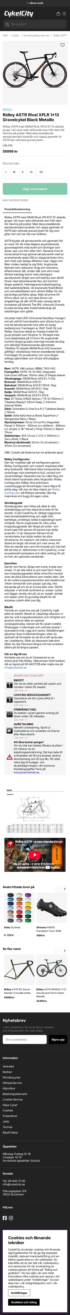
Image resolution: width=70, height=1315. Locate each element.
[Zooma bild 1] (35, 73)
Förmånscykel (11, 1077)
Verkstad (8, 1066)
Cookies (8, 1110)
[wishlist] (62, 45)
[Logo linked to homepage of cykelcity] (18, 13)
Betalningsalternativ (15, 1094)
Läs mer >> (21, 690)
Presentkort (10, 1116)
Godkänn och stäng (24, 1302)
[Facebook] (5, 1219)
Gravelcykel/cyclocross (36, 35)
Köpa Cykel (10, 1105)
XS (41, 172)
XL (31, 172)
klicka (35, 1160)
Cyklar (15, 35)
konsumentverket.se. (27, 772)
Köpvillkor (9, 1088)
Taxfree (7, 1127)
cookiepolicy (16, 1286)
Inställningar (19, 1293)
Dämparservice (12, 1082)
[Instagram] (11, 1219)
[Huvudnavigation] (64, 14)
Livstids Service (13, 1099)
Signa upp (58, 1039)
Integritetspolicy (36, 1283)
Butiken (7, 1072)
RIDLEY (7, 109)
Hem (5, 35)
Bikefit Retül (10, 1132)
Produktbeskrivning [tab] (17, 209)
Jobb (6, 1121)
